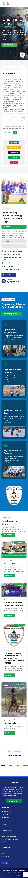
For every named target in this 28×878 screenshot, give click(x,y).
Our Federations (14, 157)
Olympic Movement (6, 811)
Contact (3, 824)
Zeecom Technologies (14, 873)
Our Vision (6, 241)
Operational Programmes (10, 331)
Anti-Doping (4, 814)
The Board (14, 142)
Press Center (5, 856)
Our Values (6, 246)
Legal (14, 162)
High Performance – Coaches (9, 839)
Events (3, 853)
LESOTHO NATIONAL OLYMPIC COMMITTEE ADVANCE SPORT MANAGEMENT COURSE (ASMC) (14, 658)
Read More (7, 342)
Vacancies (4, 821)
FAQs (19, 875)
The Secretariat (14, 147)
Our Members (5, 817)
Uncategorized (20, 542)
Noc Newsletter (10, 723)
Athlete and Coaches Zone (9, 834)
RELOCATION (9, 563)
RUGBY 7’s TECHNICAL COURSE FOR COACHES (13, 604)
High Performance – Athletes (9, 842)
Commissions (14, 152)
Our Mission (7, 227)
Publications (4, 851)
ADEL (13, 875)
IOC (8, 875)
